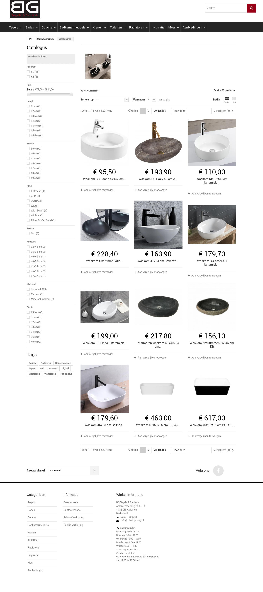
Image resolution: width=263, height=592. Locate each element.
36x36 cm (38, 251)
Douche (47, 27)
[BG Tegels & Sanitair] (38, 9)
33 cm (36, 327)
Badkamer (46, 363)
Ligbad (65, 368)
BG (35, 71)
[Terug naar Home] (30, 39)
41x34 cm (38, 266)
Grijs (35, 195)
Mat (35, 233)
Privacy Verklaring (74, 517)
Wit (34, 205)
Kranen (98, 27)
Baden (29, 27)
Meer (171, 27)
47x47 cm (38, 276)
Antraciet (38, 191)
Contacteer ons (72, 510)
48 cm (36, 173)
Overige (37, 200)
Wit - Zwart (39, 210)
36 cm (36, 148)
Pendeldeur (66, 373)
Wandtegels (50, 373)
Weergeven (139, 99)
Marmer (37, 294)
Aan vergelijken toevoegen (98, 190)
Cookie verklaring (73, 525)
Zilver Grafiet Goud (43, 220)
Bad (41, 368)
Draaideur (53, 368)
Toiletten (116, 27)
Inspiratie (158, 27)
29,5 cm (37, 312)
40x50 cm (38, 261)
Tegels (13, 27)
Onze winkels (71, 502)
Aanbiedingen (192, 27)
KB (34, 76)
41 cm (36, 158)
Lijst (234, 102)
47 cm (36, 168)
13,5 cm (37, 116)
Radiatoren (136, 27)
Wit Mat (37, 215)
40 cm (36, 153)
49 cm (36, 178)
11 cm (36, 106)
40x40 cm (38, 256)
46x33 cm (38, 271)
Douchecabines (63, 363)
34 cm (36, 331)
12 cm (36, 111)
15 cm (36, 130)
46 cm (36, 163)
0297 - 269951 (129, 516)
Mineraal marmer (42, 299)
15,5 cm (37, 135)
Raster (227, 102)
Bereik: (31, 89)
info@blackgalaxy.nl (132, 520)
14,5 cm (37, 125)
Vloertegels (34, 373)
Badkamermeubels (72, 27)
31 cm (36, 317)
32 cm (36, 322)
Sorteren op (87, 99)
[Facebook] (218, 470)
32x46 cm (38, 246)
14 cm (36, 120)
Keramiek (39, 289)
